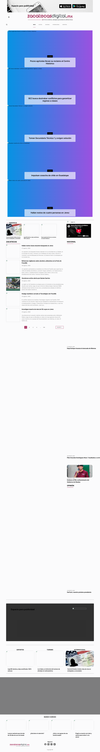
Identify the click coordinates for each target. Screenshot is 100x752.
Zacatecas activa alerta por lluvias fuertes (36, 278)
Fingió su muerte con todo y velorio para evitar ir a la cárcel (83, 735)
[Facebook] (45, 744)
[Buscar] (6, 24)
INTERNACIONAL (79, 650)
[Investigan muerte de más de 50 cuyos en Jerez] (13, 315)
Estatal (40, 24)
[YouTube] (55, 744)
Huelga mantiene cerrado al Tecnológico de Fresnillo (39, 294)
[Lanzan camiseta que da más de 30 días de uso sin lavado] (16, 725)
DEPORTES (20, 650)
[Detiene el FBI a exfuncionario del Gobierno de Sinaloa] (80, 471)
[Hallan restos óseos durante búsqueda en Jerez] (13, 251)
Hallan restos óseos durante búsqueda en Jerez (37, 245)
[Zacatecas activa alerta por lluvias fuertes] (13, 284)
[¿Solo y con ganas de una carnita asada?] (61, 725)
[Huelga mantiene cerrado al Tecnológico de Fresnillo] (13, 299)
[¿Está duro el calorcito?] (39, 725)
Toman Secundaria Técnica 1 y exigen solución (50, 138)
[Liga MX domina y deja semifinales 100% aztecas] (31, 230)
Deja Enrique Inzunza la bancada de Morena (81, 348)
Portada (50, 56)
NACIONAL (71, 242)
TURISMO (50, 650)
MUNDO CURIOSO (50, 717)
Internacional (56, 24)
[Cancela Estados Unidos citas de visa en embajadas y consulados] (14, 230)
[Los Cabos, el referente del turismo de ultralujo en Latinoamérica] (50, 659)
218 (44, 327)
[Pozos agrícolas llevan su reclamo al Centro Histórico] (49, 230)
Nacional (47, 24)
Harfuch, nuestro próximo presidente (79, 592)
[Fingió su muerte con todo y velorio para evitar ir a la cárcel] (84, 725)
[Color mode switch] (9, 17)
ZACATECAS (11, 242)
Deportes (65, 24)
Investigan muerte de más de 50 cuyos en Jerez (38, 309)
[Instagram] (51, 744)
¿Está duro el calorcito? (37, 733)
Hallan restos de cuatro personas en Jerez (50, 213)
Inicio (34, 24)
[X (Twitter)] (48, 744)
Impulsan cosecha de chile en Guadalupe (50, 175)
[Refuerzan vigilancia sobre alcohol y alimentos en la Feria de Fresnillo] (13, 267)
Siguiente (59, 327)
